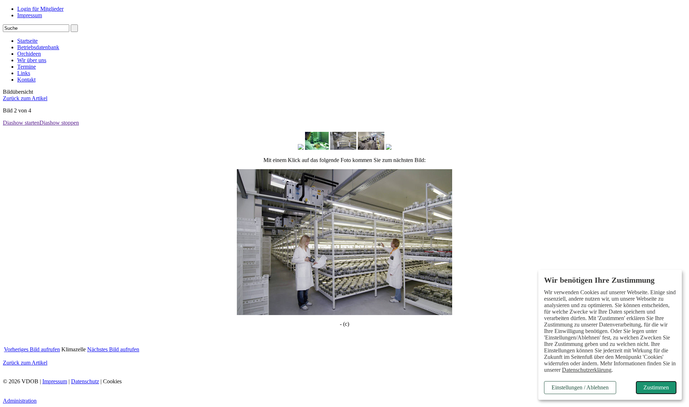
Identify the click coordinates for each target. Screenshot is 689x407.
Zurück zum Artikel (25, 98)
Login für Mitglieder (40, 9)
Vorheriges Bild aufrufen (32, 349)
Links (23, 73)
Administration (20, 401)
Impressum (29, 15)
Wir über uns (31, 60)
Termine (26, 67)
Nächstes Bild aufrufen (113, 349)
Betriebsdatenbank (38, 47)
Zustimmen (656, 387)
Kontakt (26, 80)
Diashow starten (21, 123)
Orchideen (29, 54)
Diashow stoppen (59, 123)
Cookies (112, 381)
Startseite (27, 41)
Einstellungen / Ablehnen (580, 387)
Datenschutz (85, 381)
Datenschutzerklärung (586, 370)
